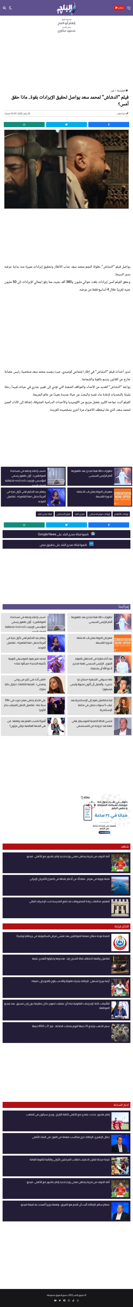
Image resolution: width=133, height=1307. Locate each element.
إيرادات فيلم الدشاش (99, 514)
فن (112, 90)
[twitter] (66, 124)
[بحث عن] (4, 9)
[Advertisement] (66, 62)
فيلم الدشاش (63, 514)
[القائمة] (128, 9)
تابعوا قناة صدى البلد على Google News (63, 534)
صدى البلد (80, 514)
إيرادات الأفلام (121, 514)
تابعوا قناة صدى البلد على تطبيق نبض (63, 545)
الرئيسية (121, 90)
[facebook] (108, 124)
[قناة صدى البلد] (66, 8)
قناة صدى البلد (45, 514)
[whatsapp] (24, 124)
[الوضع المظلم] (10, 9)
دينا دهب (121, 113)
